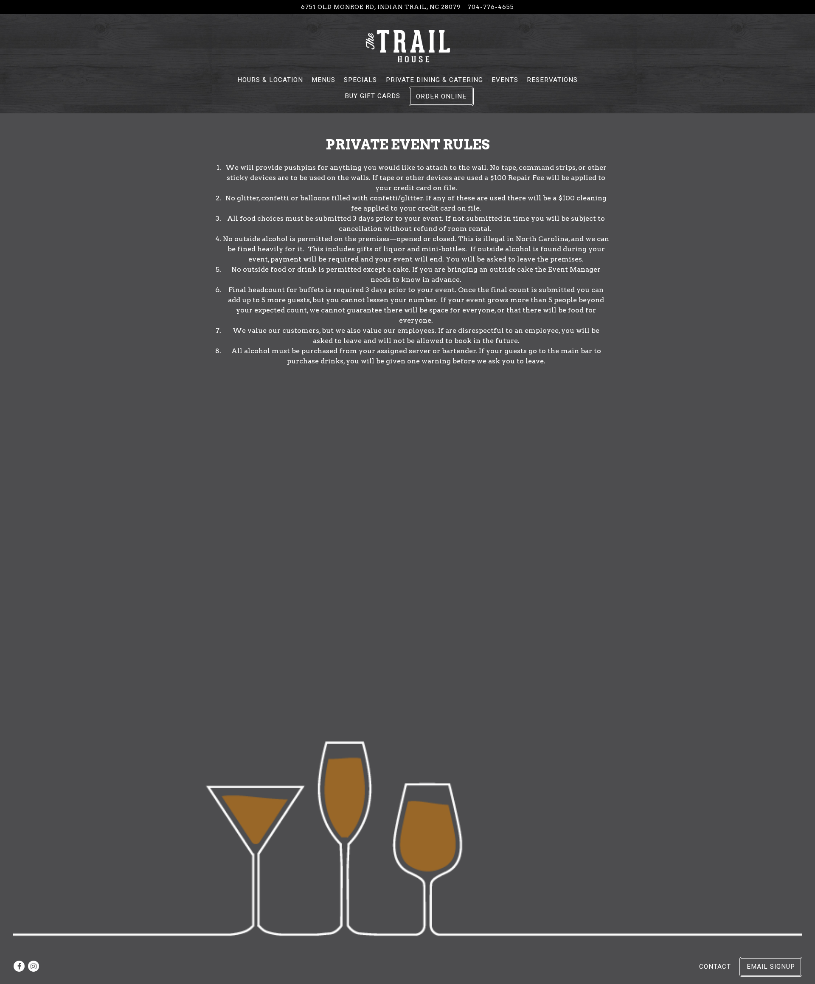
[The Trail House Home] (407, 45)
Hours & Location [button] (270, 80)
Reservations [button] (552, 80)
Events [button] (505, 80)
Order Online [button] (441, 96)
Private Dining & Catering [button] (434, 80)
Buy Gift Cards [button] (372, 96)
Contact (715, 966)
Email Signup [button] (771, 966)
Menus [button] (323, 80)
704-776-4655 (491, 6)
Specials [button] (360, 80)
